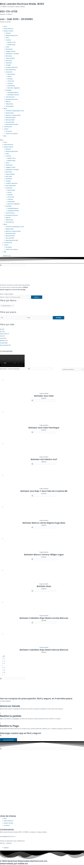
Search (2, 297)
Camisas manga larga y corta (15, 111)
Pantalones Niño (11, 117)
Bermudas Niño (10, 120)
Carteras (10, 83)
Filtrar (58, 318)
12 (4, 670)
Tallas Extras (9, 104)
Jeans (7, 47)
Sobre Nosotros (8, 28)
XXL (1, 336)
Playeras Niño (10, 113)
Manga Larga (11, 44)
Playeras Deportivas (12, 35)
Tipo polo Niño (10, 122)
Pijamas (8, 101)
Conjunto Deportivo (12, 67)
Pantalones (9, 49)
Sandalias (8, 90)
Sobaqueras (11, 85)
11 (4, 668)
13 (4, 672)
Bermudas (9, 56)
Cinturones (10, 81)
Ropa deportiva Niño (12, 124)
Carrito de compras (12, 133)
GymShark (9, 63)
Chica (2, 338)
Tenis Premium (10, 97)
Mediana (2, 340)
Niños (5, 108)
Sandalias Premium (13, 95)
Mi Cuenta (9, 131)
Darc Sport (9, 60)
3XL (1, 331)
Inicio (5, 26)
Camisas (8, 40)
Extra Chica (3, 334)
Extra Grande (4, 345)
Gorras (9, 76)
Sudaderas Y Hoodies (12, 53)
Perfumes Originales (13, 88)
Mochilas (10, 79)
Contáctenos (8, 126)
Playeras (8, 33)
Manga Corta (11, 42)
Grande (2, 343)
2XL (1, 329)
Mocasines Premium (12, 99)
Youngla (8, 65)
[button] (42, 140)
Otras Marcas (10, 106)
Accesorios (9, 72)
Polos (7, 38)
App (5, 136)
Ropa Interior (11, 74)
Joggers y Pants (10, 51)
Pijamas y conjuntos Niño (13, 115)
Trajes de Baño (10, 58)
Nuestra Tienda (8, 31)
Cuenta (6, 129)
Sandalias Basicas (12, 92)
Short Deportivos (11, 69)
